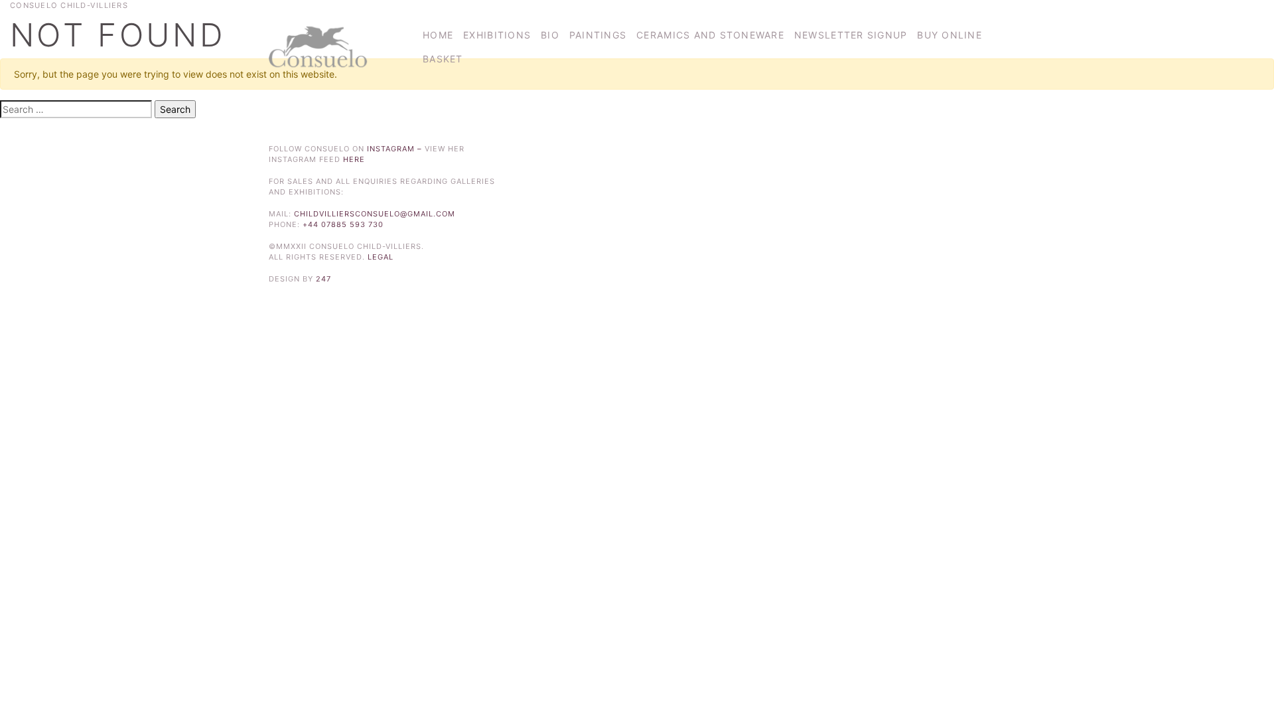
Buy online (949, 34)
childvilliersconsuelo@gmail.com (374, 213)
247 (323, 278)
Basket (443, 58)
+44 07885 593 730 (343, 224)
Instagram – (396, 148)
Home (438, 34)
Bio (550, 34)
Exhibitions (497, 34)
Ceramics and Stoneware (710, 34)
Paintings (597, 34)
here (354, 159)
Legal (380, 257)
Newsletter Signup (850, 34)
